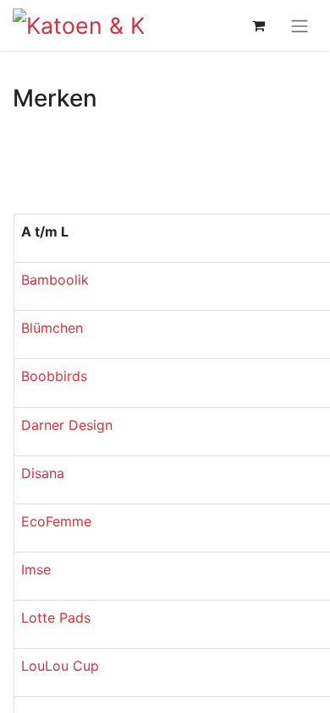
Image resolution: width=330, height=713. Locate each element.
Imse (36, 569)
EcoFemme (56, 521)
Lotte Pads (56, 617)
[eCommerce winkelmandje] (258, 25)
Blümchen (52, 327)
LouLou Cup (60, 665)
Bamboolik (55, 279)
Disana (42, 473)
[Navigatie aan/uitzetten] (299, 25)
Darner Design (67, 424)
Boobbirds (54, 375)
